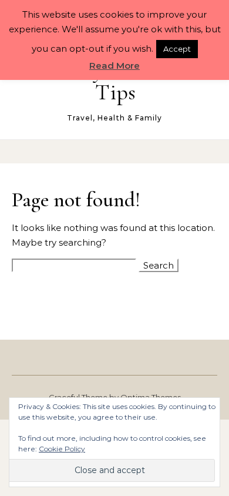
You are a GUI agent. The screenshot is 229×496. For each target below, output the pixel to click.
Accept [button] (177, 48)
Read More (114, 65)
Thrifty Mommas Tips (115, 81)
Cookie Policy (62, 448)
